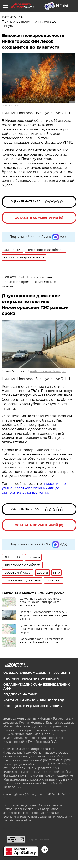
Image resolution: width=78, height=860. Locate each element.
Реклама (11, 678)
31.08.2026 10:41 (13, 277)
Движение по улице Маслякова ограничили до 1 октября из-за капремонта (40, 602)
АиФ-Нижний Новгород (48, 371)
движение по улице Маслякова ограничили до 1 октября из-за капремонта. (34, 488)
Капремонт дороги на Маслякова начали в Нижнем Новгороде (41, 640)
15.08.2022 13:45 (13, 17)
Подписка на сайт (20, 694)
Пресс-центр (60, 673)
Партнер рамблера (39, 839)
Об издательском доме (24, 673)
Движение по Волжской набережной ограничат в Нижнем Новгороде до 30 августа (45, 629)
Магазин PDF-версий (40, 678)
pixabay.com (11, 105)
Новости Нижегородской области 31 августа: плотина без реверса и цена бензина (43, 615)
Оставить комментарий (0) (39, 218)
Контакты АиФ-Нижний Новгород (33, 700)
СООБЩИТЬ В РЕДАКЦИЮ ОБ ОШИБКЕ (34, 706)
